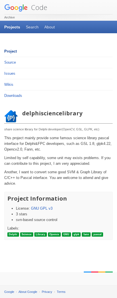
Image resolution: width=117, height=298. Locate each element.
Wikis (8, 84)
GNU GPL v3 (42, 208)
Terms (61, 291)
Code (38, 7)
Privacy (47, 291)
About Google (27, 291)
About (49, 27)
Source (10, 62)
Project (10, 51)
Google (9, 291)
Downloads (13, 95)
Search (32, 27)
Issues (9, 73)
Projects (12, 27)
